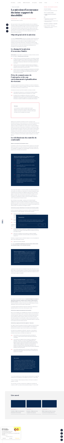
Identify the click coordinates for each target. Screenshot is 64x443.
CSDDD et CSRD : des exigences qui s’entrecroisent (51, 10)
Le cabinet (19, 2)
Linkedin (46, 427)
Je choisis (10, 438)
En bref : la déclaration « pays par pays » (50, 25)
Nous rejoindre (34, 2)
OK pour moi (17, 438)
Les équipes (37, 432)
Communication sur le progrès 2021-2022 (51, 431)
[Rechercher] (57, 2)
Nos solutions (13, 2)
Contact (45, 2)
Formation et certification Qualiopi (50, 435)
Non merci (4, 438)
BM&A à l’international (26, 2)
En (56, 2)
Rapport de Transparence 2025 (49, 433)
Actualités (40, 2)
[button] (2, 441)
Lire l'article (13, 400)
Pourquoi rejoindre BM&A (39, 434)
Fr (55, 2)
